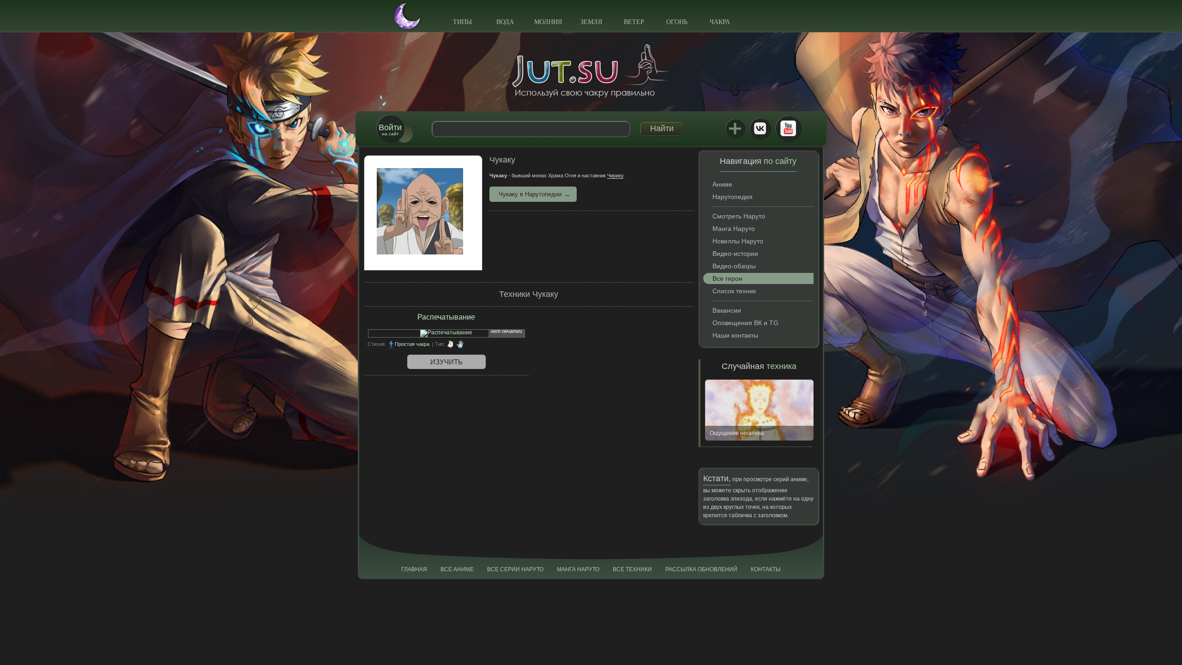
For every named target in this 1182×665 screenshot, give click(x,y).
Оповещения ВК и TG (745, 322)
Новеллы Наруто (737, 241)
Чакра (720, 21)
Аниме (722, 184)
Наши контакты (735, 335)
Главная (414, 569)
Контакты (766, 569)
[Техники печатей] (450, 344)
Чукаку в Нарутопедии (530, 194)
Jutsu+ (735, 128)
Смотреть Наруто (738, 216)
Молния (548, 21)
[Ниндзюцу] (460, 344)
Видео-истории (735, 253)
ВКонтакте (760, 128)
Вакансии (726, 310)
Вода (505, 21)
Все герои (727, 278)
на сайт (390, 129)
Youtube (788, 128)
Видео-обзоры (734, 266)
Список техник (734, 291)
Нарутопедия (732, 196)
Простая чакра (412, 344)
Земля (591, 21)
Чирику (615, 175)
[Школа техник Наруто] (591, 70)
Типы (462, 21)
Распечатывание (446, 317)
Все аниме (457, 569)
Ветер (634, 21)
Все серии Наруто (515, 569)
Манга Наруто (733, 228)
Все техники (632, 569)
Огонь (676, 21)
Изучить (446, 362)
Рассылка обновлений (701, 569)
